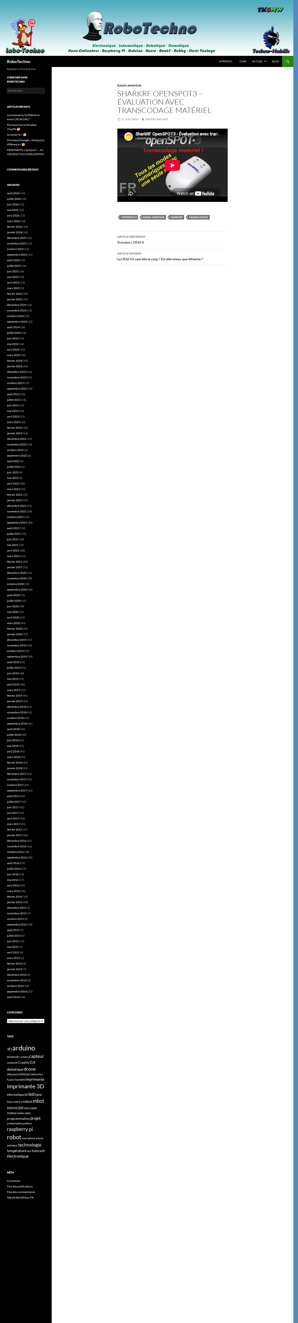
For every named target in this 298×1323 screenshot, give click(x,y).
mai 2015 (12, 947)
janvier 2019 (14, 701)
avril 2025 (13, 282)
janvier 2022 (14, 500)
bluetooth (13, 1057)
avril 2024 (13, 349)
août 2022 (13, 461)
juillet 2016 (14, 868)
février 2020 (14, 628)
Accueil (257, 61)
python (27, 1123)
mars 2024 (13, 355)
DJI (32, 1062)
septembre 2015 (17, 924)
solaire (39, 1138)
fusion (11, 1079)
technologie (29, 1144)
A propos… (226, 61)
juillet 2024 (14, 332)
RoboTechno (18, 61)
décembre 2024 (16, 305)
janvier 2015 (14, 969)
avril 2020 (13, 617)
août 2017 (13, 796)
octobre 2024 (15, 316)
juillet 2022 (14, 466)
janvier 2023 (14, 433)
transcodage (198, 217)
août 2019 (13, 662)
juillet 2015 (14, 935)
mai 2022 (12, 478)
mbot (38, 1101)
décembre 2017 (16, 773)
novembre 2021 (17, 511)
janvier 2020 (14, 634)
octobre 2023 (15, 383)
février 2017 (14, 829)
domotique (15, 1069)
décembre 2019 (16, 639)
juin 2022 (13, 472)
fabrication (36, 1074)
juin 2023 (13, 405)
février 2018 (14, 762)
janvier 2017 (14, 835)
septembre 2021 (17, 522)
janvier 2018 (14, 768)
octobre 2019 (15, 651)
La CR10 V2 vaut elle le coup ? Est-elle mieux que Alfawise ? (160, 256)
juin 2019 (13, 673)
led (31, 1094)
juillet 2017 (14, 801)
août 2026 (13, 193)
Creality (23, 1062)
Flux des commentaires (21, 1192)
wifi (42, 1151)
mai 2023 (12, 411)
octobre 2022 (15, 450)
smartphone (28, 1138)
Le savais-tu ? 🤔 (17, 134)
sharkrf (177, 217)
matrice (17, 1101)
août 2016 (13, 863)
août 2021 (13, 528)
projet (35, 1118)
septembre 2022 (17, 455)
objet (28, 1113)
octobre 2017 (15, 785)
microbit (30, 1108)
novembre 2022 (17, 444)
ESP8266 (24, 1074)
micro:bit (15, 1107)
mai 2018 (12, 746)
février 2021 (14, 561)
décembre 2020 (16, 573)
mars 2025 (13, 288)
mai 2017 (12, 813)
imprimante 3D (25, 1086)
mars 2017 (13, 824)
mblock (27, 1101)
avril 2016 (13, 885)
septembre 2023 (17, 388)
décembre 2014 (16, 974)
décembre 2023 (16, 372)
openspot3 (128, 217)
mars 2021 (13, 556)
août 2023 (13, 394)
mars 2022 (13, 489)
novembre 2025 (17, 243)
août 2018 (13, 729)
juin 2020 (13, 606)
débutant (12, 1074)
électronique (18, 1156)
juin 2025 (13, 271)
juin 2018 (13, 740)
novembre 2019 (17, 645)
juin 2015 (13, 941)
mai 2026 (12, 210)
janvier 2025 (14, 299)
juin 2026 (13, 204)
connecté (12, 1062)
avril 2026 (13, 215)
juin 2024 (13, 338)
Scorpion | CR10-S (131, 239)
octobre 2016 (15, 852)
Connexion (13, 1181)
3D (9, 1049)
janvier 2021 (14, 567)
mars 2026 (13, 221)
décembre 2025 (16, 238)
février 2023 (14, 427)
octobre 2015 (15, 919)
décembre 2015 (16, 907)
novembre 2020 (17, 578)
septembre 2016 (17, 857)
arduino (23, 1048)
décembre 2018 (16, 706)
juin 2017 (13, 807)
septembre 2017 (17, 790)
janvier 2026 (14, 232)
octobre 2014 (15, 986)
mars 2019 (13, 690)
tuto (35, 1151)
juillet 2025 (14, 265)
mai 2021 (12, 545)
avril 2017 (13, 818)
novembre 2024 (17, 310)
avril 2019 (13, 684)
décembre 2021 (16, 506)
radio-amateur (153, 217)
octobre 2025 (15, 249)
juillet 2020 (14, 600)
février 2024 (14, 360)
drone (30, 1069)
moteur (12, 1113)
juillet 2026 (14, 198)
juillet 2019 (14, 667)
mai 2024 (12, 344)
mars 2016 (13, 891)
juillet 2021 (14, 533)
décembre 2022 (16, 439)
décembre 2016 (16, 840)
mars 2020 (13, 623)
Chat (243, 61)
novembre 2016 (17, 846)
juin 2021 (13, 539)
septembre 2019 (17, 656)
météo (20, 1113)
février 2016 (14, 896)
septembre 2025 (17, 254)
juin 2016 (13, 874)
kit (26, 1094)
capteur (36, 1056)
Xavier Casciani (156, 119)
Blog (275, 61)
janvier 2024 (14, 366)
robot (14, 1136)
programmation (18, 1118)
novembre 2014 (17, 980)
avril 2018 (13, 751)
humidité (20, 1079)
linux (10, 1101)
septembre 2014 (17, 991)
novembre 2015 (17, 913)
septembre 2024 (17, 321)
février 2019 (14, 695)
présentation (15, 1123)
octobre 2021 (15, 517)
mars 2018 (13, 757)
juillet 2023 (14, 399)
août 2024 (13, 327)
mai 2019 (12, 679)
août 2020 (13, 595)
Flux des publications (20, 1186)
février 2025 (14, 293)
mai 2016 (12, 880)
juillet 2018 (14, 734)
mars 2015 (13, 958)
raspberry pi (20, 1129)
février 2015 (14, 963)
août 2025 (13, 260)
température (17, 1151)
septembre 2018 (17, 723)
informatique (15, 1094)
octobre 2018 (15, 718)
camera (24, 1057)
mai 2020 (12, 612)
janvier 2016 (14, 902)
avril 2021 (13, 550)
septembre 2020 (17, 589)
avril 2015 (13, 952)
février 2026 (14, 226)
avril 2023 (13, 416)
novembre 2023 (17, 377)
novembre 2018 (17, 712)
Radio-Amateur (129, 85)
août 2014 (13, 997)
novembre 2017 (17, 779)
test (29, 1151)
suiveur (12, 1145)
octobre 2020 (15, 584)
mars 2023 (13, 422)
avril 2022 (13, 483)
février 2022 (14, 494)
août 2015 (13, 930)
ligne (38, 1094)
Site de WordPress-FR (20, 1197)
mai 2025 (12, 277)
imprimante (35, 1079)
